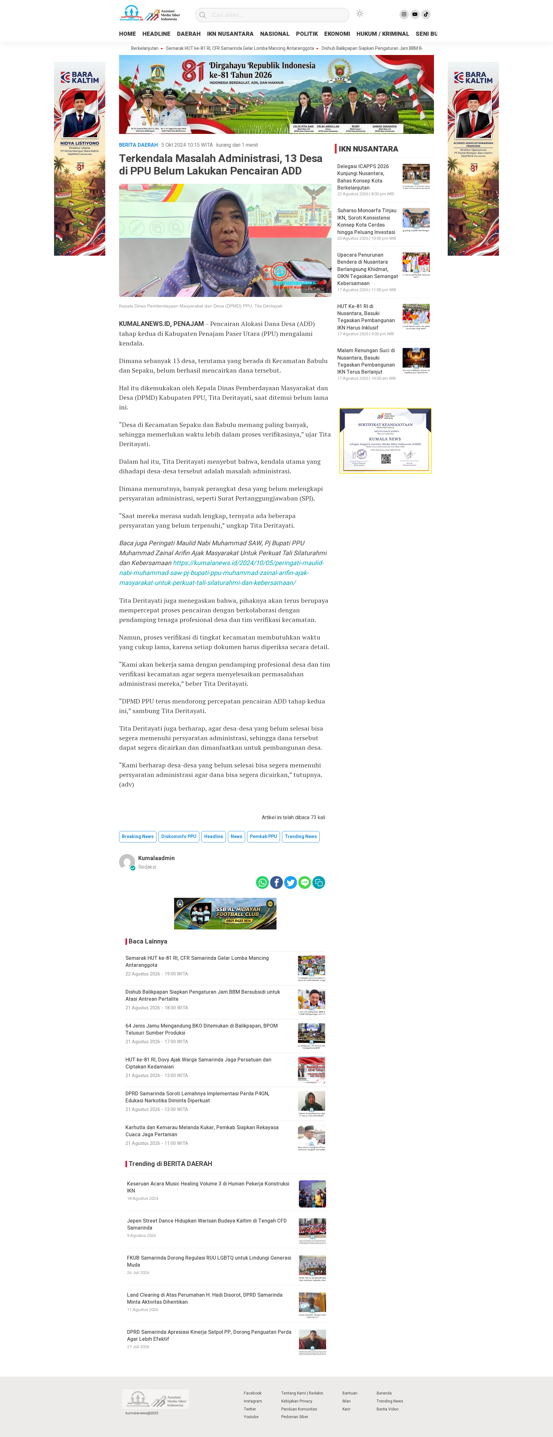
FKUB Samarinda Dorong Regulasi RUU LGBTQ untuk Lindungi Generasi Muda (209, 1261)
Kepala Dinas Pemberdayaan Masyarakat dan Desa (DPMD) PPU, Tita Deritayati (200, 305)
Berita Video (387, 1409)
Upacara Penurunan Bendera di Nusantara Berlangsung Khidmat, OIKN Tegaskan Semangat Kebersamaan (367, 269)
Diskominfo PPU (178, 836)
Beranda (384, 1393)
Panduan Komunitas (299, 1409)
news (236, 836)
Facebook (252, 1393)
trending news (301, 836)
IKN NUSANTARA (230, 34)
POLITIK (307, 34)
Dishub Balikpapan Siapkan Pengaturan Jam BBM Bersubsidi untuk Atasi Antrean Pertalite (374, 48)
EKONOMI (337, 34)
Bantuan (349, 1393)
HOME (127, 34)
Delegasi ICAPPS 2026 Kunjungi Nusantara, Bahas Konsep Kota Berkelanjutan (363, 177)
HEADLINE (156, 34)
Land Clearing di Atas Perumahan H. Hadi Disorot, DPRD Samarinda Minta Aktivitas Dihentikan (205, 1298)
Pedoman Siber (294, 1417)
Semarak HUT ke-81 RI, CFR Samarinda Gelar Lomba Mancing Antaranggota (204, 48)
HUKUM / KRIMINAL (383, 34)
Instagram (253, 1401)
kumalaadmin (156, 858)
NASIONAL (275, 34)
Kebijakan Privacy (296, 1401)
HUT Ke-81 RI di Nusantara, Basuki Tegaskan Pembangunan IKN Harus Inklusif (366, 317)
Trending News (390, 1401)
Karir (346, 1409)
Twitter (250, 1409)
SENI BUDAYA (434, 34)
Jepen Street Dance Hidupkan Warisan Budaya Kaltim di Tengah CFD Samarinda (207, 1224)
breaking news (138, 836)
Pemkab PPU (263, 836)
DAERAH (189, 34)
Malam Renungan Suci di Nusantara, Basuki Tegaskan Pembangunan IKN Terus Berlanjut (366, 361)
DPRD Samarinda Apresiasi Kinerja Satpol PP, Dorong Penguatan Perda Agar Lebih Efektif (209, 1335)
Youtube (251, 1417)
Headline (213, 836)
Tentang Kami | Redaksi (302, 1393)
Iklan (346, 1401)
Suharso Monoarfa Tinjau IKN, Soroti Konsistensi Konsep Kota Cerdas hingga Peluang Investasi (367, 221)
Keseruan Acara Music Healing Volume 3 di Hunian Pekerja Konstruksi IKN (208, 1187)
